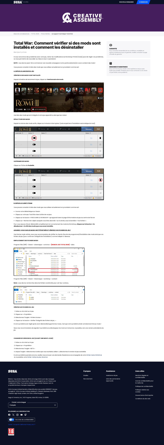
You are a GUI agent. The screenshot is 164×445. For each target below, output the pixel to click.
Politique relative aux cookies (142, 391)
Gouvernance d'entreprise (144, 395)
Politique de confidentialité (144, 386)
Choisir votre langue (19, 402)
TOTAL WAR (35, 34)
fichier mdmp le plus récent (37, 357)
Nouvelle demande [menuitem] (126, 2)
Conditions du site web (142, 399)
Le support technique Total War (62, 34)
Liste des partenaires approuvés (113, 380)
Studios (85, 375)
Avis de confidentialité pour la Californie (144, 382)
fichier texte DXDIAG (93, 355)
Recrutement (87, 379)
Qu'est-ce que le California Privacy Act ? (21, 424)
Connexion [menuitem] (143, 2)
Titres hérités (45, 34)
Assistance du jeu (112, 375)
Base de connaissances (21, 34)
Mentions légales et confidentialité (141, 376)
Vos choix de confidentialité (24, 420)
